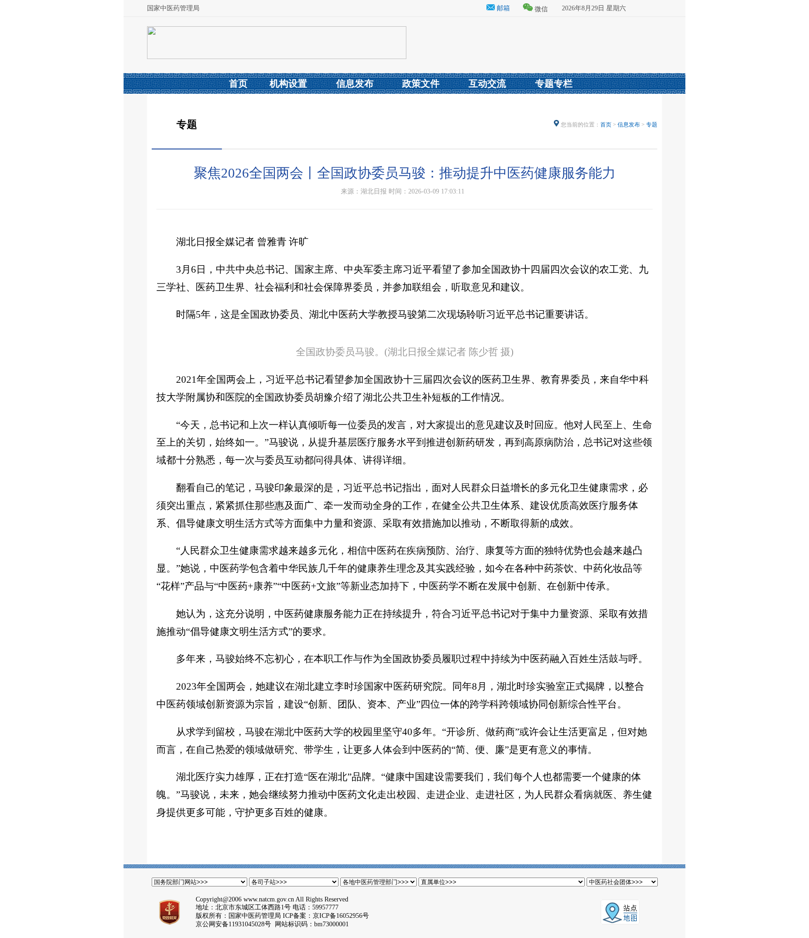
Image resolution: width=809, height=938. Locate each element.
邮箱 (502, 8)
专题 (651, 124)
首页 (605, 124)
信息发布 (629, 124)
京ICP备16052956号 (341, 915)
